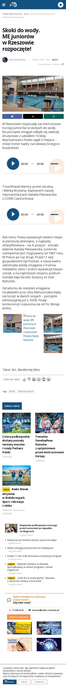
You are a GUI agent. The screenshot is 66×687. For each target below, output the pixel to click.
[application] (33, 163)
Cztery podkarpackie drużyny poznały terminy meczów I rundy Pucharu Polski (16, 444)
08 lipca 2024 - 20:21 (41, 59)
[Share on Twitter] (33, 116)
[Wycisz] (48, 163)
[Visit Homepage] (13, 5)
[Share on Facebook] (12, 116)
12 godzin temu (15, 573)
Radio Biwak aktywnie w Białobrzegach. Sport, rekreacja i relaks (15, 497)
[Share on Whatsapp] (54, 116)
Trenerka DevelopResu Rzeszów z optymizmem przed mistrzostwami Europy (49, 446)
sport (12, 391)
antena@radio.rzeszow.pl (45, 610)
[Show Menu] (3, 4)
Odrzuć (24, 682)
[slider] (54, 163)
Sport (55, 59)
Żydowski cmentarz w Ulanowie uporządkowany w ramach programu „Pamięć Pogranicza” (30, 567)
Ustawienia (39, 682)
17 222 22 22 (17, 610)
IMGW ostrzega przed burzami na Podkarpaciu (30, 547)
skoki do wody (26, 391)
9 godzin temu (26, 535)
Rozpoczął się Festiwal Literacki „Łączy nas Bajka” (32, 540)
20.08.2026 (7, 456)
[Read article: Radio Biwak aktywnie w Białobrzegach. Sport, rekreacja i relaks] (16, 475)
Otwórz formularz (18, 617)
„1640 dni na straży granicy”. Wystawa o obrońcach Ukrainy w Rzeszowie (30, 579)
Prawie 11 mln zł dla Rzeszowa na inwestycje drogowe (34, 555)
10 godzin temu (15, 551)
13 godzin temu (15, 584)
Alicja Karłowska (17, 59)
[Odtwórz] (13, 164)
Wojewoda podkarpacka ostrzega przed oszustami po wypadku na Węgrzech (38, 528)
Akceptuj (10, 682)
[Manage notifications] (6, 681)
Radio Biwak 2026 (13, 482)
